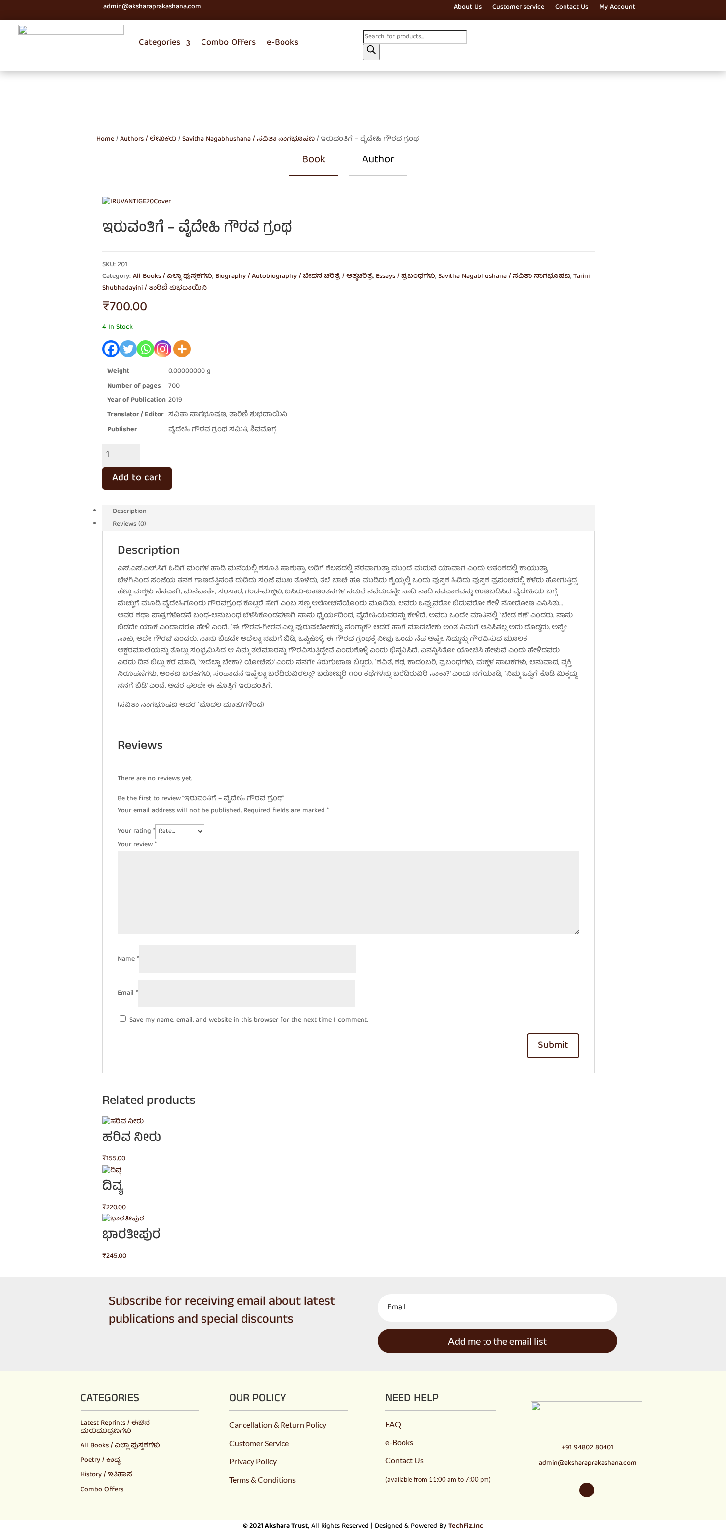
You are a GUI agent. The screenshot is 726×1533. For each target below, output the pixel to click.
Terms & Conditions (262, 1479)
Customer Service (259, 1443)
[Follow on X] (78, 7)
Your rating (136, 831)
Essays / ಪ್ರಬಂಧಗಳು (405, 276)
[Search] (371, 52)
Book (313, 160)
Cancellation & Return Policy (277, 1424)
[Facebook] (111, 348)
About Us (468, 8)
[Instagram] (162, 348)
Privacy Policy (253, 1461)
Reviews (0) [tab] (129, 524)
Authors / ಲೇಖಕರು (148, 139)
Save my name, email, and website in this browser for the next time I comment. (248, 1020)
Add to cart (137, 478)
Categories (159, 43)
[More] (182, 348)
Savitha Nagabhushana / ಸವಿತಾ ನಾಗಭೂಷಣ (248, 139)
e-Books (282, 43)
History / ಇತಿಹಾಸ (106, 1475)
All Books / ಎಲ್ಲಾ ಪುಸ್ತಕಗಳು (172, 276)
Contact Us (571, 8)
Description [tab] (130, 511)
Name (128, 959)
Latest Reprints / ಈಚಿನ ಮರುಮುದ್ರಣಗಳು (115, 1427)
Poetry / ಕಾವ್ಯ (100, 1460)
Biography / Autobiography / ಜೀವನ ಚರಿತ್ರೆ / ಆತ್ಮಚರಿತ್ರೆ (294, 276)
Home (105, 139)
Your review (137, 845)
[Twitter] (128, 348)
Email (128, 993)
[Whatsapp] (145, 348)
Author (378, 160)
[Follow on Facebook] (60, 7)
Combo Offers (228, 43)
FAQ (393, 1424)
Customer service (518, 8)
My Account (617, 8)
